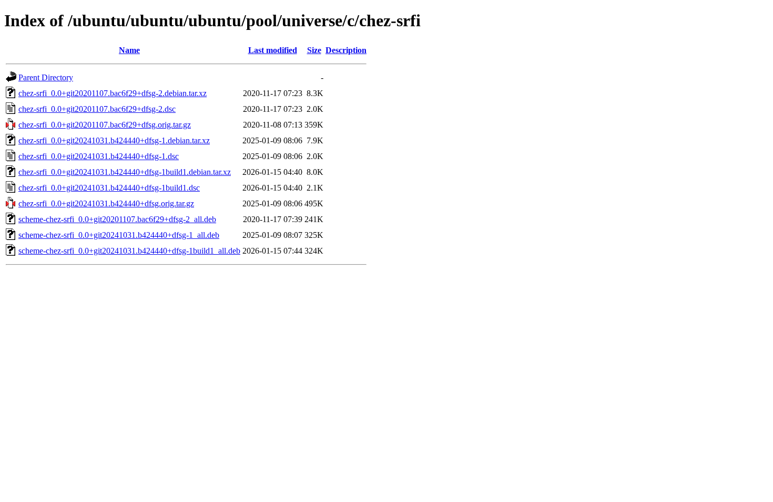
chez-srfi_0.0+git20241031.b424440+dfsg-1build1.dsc (109, 187)
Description (346, 50)
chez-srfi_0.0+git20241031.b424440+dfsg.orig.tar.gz (106, 203)
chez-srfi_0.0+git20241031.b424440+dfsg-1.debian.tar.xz (114, 140)
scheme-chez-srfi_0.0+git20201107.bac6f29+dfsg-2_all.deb (117, 219)
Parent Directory (45, 77)
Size (314, 50)
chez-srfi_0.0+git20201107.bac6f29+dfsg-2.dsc (97, 108)
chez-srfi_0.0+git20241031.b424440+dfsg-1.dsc (98, 156)
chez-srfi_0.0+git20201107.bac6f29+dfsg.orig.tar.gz (104, 124)
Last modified (272, 50)
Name (129, 50)
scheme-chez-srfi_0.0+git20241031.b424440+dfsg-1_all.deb (118, 235)
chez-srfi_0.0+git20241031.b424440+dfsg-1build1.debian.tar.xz (124, 172)
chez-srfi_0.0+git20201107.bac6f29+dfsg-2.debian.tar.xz (112, 93)
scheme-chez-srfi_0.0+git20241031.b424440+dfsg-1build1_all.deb (129, 250)
